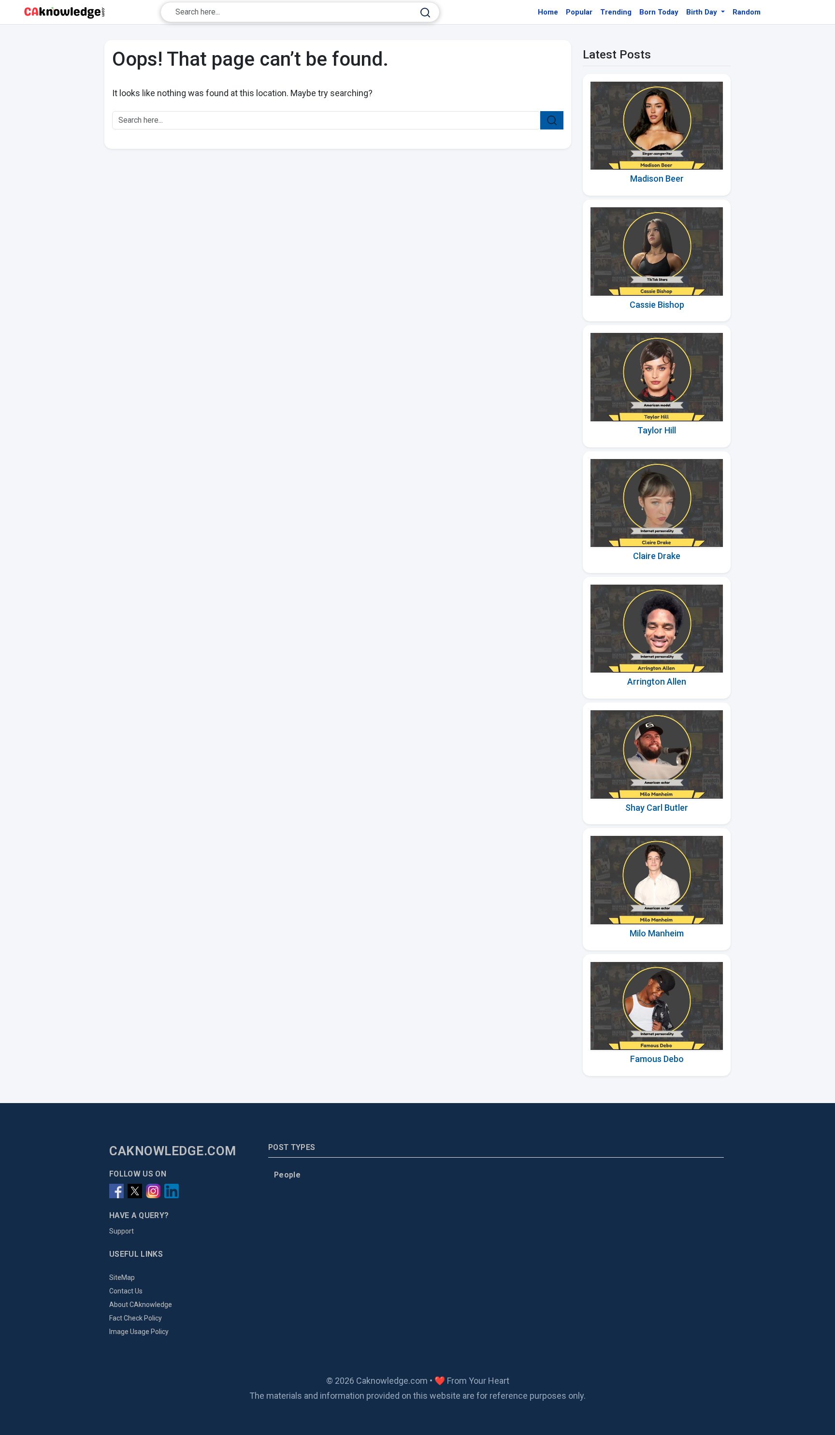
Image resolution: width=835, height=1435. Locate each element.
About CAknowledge (140, 1304)
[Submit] (425, 12)
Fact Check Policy (135, 1318)
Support (121, 1231)
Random (747, 12)
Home (548, 12)
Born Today (658, 12)
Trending (616, 12)
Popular (579, 12)
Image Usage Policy (139, 1331)
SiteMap (122, 1277)
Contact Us (126, 1291)
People (287, 1174)
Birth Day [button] (702, 12)
